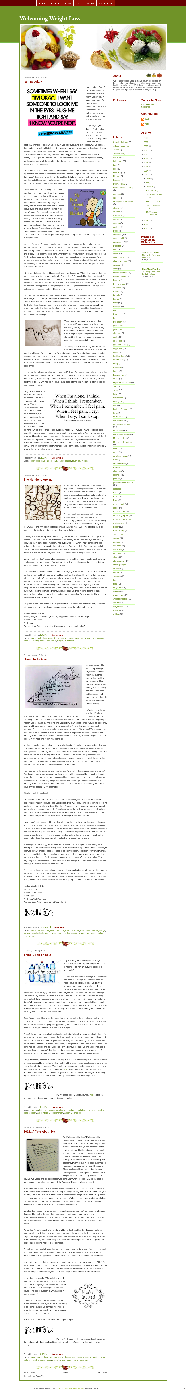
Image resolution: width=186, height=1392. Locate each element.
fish (114, 310)
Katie (68, 3)
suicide (116, 572)
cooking (44, 1357)
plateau (116, 479)
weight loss (69, 641)
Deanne (90, 3)
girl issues (69, 638)
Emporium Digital (90, 1388)
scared (68, 461)
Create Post (105, 3)
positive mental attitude (34, 933)
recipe (116, 508)
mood (49, 461)
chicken (116, 208)
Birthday (116, 176)
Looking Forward (120, 409)
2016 (146, 163)
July (148, 178)
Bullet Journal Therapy (123, 188)
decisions (117, 234)
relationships (118, 523)
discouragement (48, 930)
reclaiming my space (122, 519)
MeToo (116, 448)
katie (43, 461)
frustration (66, 1357)
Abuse (116, 150)
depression (35, 461)
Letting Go (117, 401)
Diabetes (117, 246)
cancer (116, 198)
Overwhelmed (119, 463)
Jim (78, 3)
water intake (51, 641)
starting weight (64, 933)
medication (118, 430)
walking (116, 591)
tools (115, 584)
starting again (39, 641)
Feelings (117, 306)
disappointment (119, 257)
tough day (76, 461)
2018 (146, 154)
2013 (146, 175)
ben (114, 169)
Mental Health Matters (122, 442)
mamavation (118, 420)
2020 (146, 146)
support (74, 933)
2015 (146, 167)
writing (116, 614)
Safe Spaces (118, 534)
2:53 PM (43, 1107)
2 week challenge (120, 142)
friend (92, 1095)
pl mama (117, 471)
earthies (116, 265)
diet (50, 1357)
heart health (118, 360)
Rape (115, 500)
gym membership (120, 345)
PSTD (115, 492)
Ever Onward (119, 284)
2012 (146, 220)
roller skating (118, 531)
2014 (146, 171)
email (115, 269)
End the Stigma (119, 276)
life (114, 405)
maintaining (85, 638)
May (148, 183)
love (115, 413)
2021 (146, 142)
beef (115, 165)
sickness (28, 641)
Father (116, 299)
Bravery (116, 180)
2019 (146, 150)
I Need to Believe (35, 659)
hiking (115, 363)
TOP (183, 1388)
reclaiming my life (120, 515)
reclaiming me (119, 512)
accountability (36, 638)
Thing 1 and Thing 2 (37, 954)
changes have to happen (124, 202)
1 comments (57, 458)
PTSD (115, 496)
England (116, 280)
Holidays (117, 367)
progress (93, 1110)
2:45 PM (43, 635)
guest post (117, 341)
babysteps (48, 638)
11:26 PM (44, 927)
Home (42, 3)
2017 (146, 158)
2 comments (57, 635)
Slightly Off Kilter (150, 252)
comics (116, 219)
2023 (146, 138)
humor (116, 371)
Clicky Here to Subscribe (147, 106)
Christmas (117, 215)
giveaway (117, 333)
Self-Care (117, 549)
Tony (65, 1069)
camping (117, 194)
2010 (146, 228)
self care (117, 546)
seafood (116, 542)
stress (48, 1360)
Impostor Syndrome (122, 382)
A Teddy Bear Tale (121, 146)
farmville (116, 295)
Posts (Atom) (41, 1376)
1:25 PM (43, 458)
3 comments (57, 1354)
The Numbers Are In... (38, 479)
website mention (56, 1113)
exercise (75, 930)
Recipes (55, 3)
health (115, 352)
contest (116, 223)
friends (116, 318)
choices (116, 212)
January (149, 187)
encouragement (63, 930)
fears (115, 303)
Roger (116, 527)
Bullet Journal (119, 184)
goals (115, 337)
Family (116, 291)
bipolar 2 (117, 173)
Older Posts (102, 1372)
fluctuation (117, 314)
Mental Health (119, 438)
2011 (146, 224)
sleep (115, 557)
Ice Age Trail (118, 375)
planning (62, 1110)
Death (115, 231)
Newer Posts (29, 1372)
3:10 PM (43, 1354)
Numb (115, 460)
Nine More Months (151, 269)
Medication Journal (121, 434)
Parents (116, 467)
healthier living (119, 356)
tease (115, 580)
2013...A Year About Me (39, 1131)
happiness (117, 348)
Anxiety (116, 157)
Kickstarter (118, 398)
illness (116, 379)
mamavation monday (122, 424)
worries (85, 461)
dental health (118, 238)
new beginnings (97, 638)
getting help (118, 326)
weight (60, 641)
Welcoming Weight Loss (49, 18)
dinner (116, 253)
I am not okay (33, 81)
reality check (58, 461)
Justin (115, 390)
